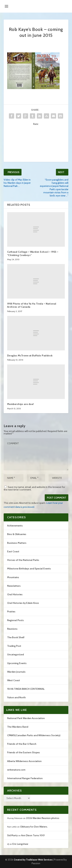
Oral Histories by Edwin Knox (23, 603)
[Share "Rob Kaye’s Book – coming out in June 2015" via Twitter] (18, 115)
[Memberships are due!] (36, 381)
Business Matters (16, 542)
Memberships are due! (20, 404)
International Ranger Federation (25, 778)
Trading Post (14, 645)
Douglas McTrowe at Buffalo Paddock (30, 355)
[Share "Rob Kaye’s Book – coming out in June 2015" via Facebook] (11, 115)
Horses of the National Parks (23, 560)
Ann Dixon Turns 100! (33, 835)
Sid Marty (12, 835)
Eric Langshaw (20, 843)
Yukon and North (16, 697)
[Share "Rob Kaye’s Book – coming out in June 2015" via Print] (60, 115)
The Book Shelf (15, 637)
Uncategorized (15, 654)
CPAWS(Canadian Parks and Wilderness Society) (33, 735)
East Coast (13, 551)
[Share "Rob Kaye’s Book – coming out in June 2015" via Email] (53, 115)
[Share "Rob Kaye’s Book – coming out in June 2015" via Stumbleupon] (46, 115)
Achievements (15, 525)
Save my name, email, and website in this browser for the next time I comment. (34, 488)
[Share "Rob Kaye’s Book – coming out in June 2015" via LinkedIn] (39, 115)
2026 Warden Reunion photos (42, 818)
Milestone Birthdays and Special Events (29, 568)
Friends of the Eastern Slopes (23, 752)
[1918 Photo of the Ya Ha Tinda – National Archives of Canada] (36, 281)
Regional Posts (15, 620)
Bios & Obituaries (16, 534)
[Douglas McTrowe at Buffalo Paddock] (36, 333)
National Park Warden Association (26, 718)
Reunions (12, 628)
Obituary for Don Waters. (34, 826)
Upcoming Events (17, 663)
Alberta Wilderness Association (24, 761)
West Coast (13, 680)
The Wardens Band (17, 726)
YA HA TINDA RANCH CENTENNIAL (26, 688)
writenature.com (16, 769)
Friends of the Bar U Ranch (21, 743)
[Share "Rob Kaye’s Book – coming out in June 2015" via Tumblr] (32, 115)
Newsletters (14, 585)
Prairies (11, 611)
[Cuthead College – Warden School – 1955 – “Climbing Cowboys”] (36, 229)
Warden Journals (16, 671)
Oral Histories (15, 594)
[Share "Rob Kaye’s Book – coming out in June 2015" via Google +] (25, 115)
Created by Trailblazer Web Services (33, 859)
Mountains (13, 577)
